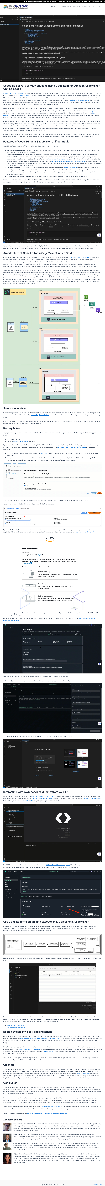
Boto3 (84, 161)
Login (98, 7)
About (53, 7)
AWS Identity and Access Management (58, 865)
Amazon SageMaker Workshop (50, 1106)
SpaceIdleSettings (47, 1051)
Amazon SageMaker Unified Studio (14, 93)
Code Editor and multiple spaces (78, 100)
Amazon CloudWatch (28, 801)
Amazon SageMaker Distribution (58, 159)
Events (84, 7)
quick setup (43, 453)
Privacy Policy (97, 1185)
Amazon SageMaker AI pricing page (29, 1049)
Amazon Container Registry (92, 798)
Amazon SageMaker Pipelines (40, 415)
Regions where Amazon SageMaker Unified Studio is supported (39, 1038)
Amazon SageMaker (24, 95)
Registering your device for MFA (84, 532)
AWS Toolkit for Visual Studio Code (42, 796)
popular (94, 111)
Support (91, 7)
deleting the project (83, 1073)
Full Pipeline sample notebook (16, 1027)
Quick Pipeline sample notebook (17, 1025)
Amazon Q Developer (70, 167)
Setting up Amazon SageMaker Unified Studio (71, 447)
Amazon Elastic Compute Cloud (81, 257)
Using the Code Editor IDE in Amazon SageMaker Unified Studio (47, 1113)
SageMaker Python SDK (73, 161)
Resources (76, 7)
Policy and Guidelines (64, 7)
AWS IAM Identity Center (20, 441)
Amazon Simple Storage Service (42, 798)
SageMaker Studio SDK (58, 161)
